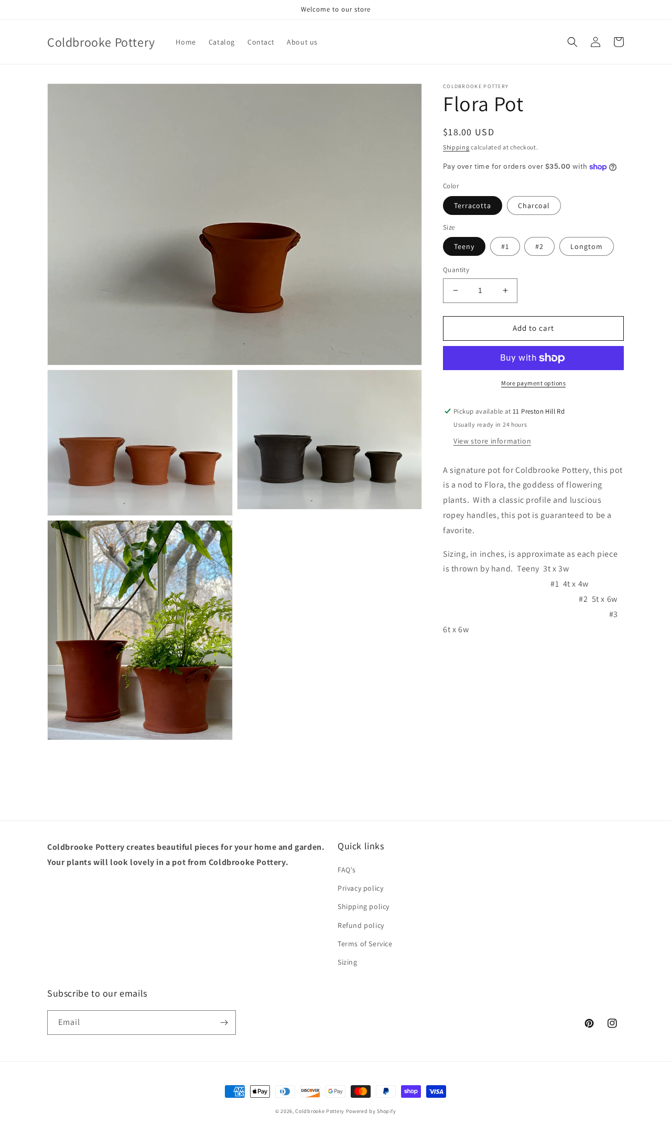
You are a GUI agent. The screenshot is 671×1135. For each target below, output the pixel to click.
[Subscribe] (223, 1022)
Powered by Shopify (371, 1111)
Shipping (456, 147)
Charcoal (534, 205)
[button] (572, 41)
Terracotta (472, 205)
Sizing (348, 962)
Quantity (456, 269)
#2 (539, 246)
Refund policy (361, 925)
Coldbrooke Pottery (319, 1111)
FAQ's (347, 869)
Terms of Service (365, 943)
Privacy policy (360, 888)
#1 (505, 246)
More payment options (533, 383)
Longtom (586, 246)
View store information (492, 441)
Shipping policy (363, 906)
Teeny (464, 246)
